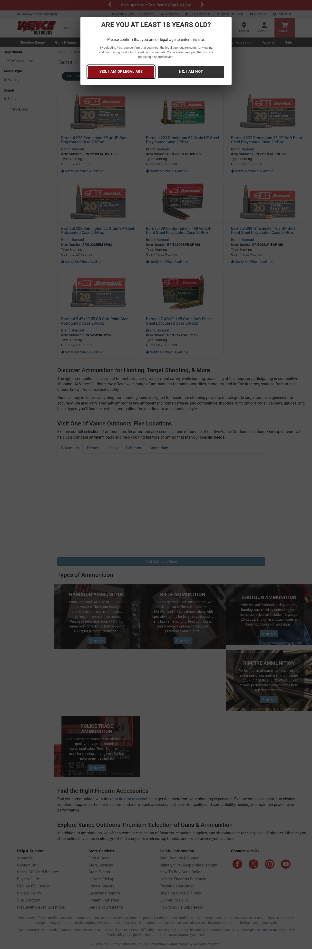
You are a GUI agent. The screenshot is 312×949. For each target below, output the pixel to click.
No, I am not (191, 71)
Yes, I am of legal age (121, 71)
